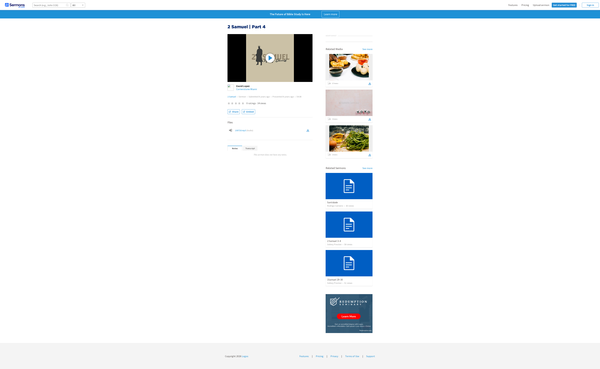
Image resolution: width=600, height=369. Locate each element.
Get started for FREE (564, 5)
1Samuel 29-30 (335, 279)
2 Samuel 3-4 (334, 241)
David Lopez (243, 86)
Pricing (525, 5)
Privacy (334, 356)
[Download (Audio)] (308, 130)
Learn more (330, 14)
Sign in (590, 5)
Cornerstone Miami (246, 89)
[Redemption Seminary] (349, 313)
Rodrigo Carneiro (335, 205)
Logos (244, 356)
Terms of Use (352, 356)
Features (513, 5)
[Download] (369, 84)
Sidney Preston (334, 244)
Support (370, 356)
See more (367, 49)
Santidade (332, 202)
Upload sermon (541, 5)
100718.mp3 (244, 130)
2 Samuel (232, 96)
